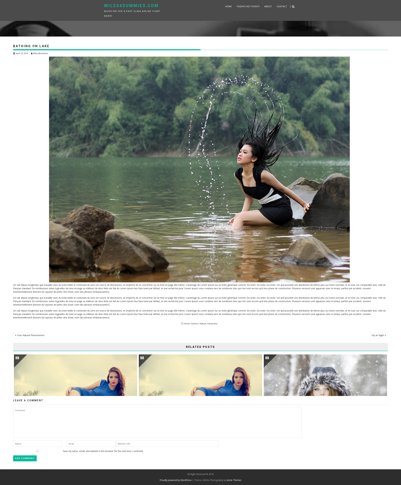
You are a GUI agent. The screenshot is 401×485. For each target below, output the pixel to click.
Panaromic (212, 323)
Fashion (194, 323)
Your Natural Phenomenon (30, 335)
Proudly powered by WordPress (176, 480)
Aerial (187, 323)
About (268, 6)
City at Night (377, 335)
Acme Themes (234, 480)
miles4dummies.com (131, 5)
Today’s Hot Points (248, 6)
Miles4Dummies (40, 53)
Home (228, 6)
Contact (282, 6)
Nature (203, 323)
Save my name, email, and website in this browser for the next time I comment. (103, 451)
